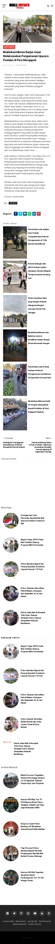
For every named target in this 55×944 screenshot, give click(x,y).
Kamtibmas (9, 47)
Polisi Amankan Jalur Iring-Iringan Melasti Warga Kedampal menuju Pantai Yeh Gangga (37, 305)
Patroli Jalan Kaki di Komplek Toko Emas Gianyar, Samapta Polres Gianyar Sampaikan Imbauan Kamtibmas (33, 617)
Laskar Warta (34, 924)
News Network (20, 924)
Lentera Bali (8, 921)
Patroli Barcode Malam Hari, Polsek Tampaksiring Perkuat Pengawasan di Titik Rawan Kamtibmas (38, 236)
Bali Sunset (21, 921)
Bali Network (45, 921)
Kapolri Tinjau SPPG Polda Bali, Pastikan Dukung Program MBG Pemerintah (32, 542)
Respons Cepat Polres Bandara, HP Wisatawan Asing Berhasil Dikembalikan (33, 826)
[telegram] (25, 214)
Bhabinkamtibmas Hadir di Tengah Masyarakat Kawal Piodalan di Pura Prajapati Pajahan (39, 406)
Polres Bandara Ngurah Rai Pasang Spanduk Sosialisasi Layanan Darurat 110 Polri (33, 566)
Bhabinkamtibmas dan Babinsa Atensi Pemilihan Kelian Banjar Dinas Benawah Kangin (39, 337)
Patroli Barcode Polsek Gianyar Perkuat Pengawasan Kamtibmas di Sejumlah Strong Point (39, 372)
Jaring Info (32, 921)
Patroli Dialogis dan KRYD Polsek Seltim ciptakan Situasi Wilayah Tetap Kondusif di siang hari (39, 271)
